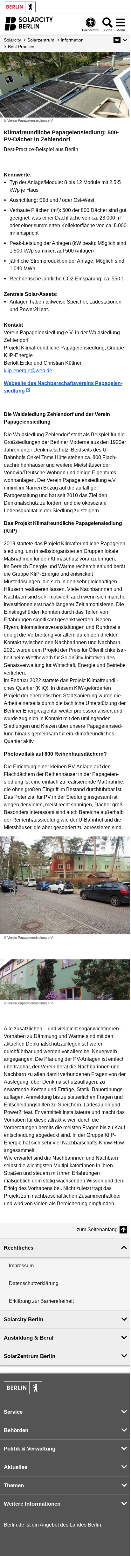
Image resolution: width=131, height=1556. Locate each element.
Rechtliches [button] (18, 1248)
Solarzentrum (40, 39)
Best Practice (21, 46)
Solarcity (12, 39)
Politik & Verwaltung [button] (29, 1449)
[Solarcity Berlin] (28, 23)
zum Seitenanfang (97, 1229)
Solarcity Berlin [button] (23, 1319)
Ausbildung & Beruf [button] (29, 1338)
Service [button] (13, 1412)
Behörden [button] (16, 1430)
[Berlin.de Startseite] (20, 7)
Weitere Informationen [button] (32, 1504)
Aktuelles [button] (15, 1467)
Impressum (21, 1265)
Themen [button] (14, 1485)
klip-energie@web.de (28, 370)
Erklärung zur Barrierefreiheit (41, 1301)
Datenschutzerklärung (34, 1283)
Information (72, 39)
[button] (120, 40)
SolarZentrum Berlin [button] (29, 1356)
